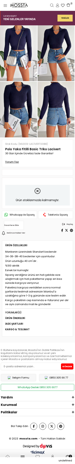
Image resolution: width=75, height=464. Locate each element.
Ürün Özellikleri (16, 245)
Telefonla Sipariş (58, 214)
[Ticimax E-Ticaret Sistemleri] (37, 453)
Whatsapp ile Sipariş (22, 214)
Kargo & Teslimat (17, 329)
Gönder (67, 366)
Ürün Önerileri (15, 318)
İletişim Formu (20, 377)
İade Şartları (14, 323)
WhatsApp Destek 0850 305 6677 (38, 387)
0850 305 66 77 (58, 377)
